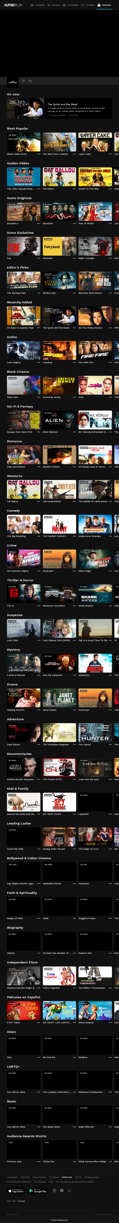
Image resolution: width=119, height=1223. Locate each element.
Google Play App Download (38, 1191)
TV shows (90, 5)
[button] (59, 108)
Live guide (39, 5)
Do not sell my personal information (75, 1181)
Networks (106, 5)
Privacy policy (92, 1177)
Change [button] (21, 1201)
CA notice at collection (19, 1181)
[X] (69, 1190)
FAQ (50, 1181)
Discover (56, 5)
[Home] (12, 5)
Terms (78, 1177)
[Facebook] (62, 1190)
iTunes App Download (16, 1191)
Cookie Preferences (59, 1220)
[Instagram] (54, 1190)
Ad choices (40, 1181)
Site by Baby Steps (103, 1214)
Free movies (72, 5)
